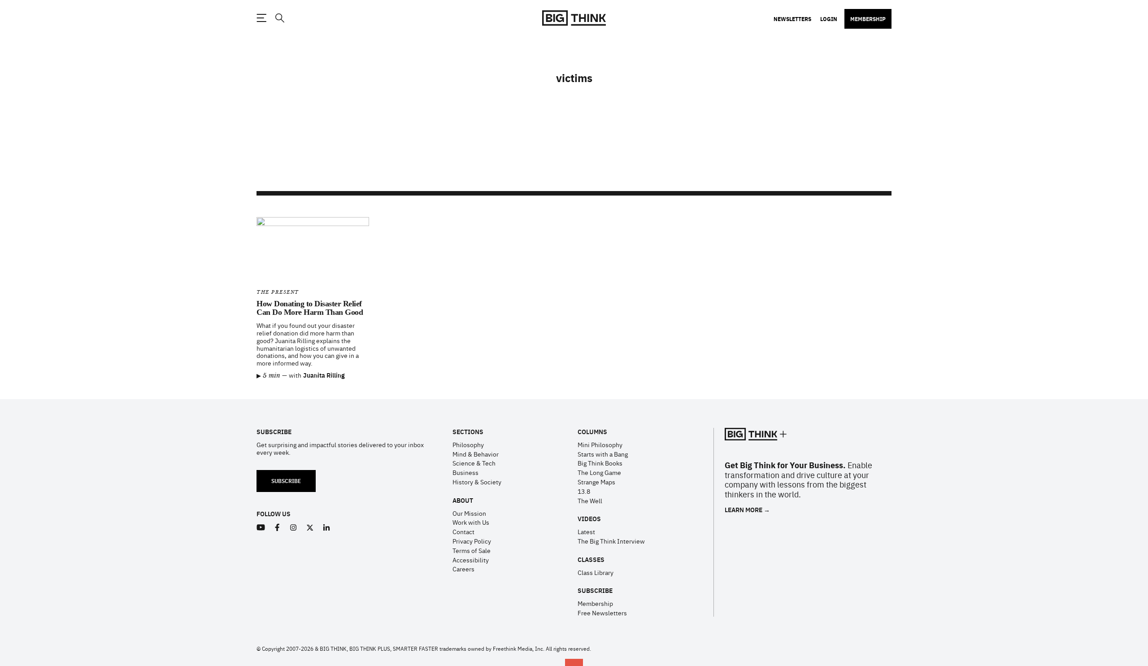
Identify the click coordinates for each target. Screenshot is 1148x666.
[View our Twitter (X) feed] (310, 527)
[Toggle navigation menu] (261, 18)
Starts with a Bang (603, 453)
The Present (278, 292)
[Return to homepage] (574, 18)
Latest (586, 531)
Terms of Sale (471, 550)
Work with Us (470, 522)
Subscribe (286, 480)
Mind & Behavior (475, 453)
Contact (463, 531)
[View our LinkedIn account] (326, 527)
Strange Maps (596, 481)
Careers (463, 568)
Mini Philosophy (600, 444)
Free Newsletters (602, 612)
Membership (868, 19)
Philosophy (468, 444)
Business (465, 472)
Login (828, 19)
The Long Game (599, 472)
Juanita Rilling (324, 374)
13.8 (584, 491)
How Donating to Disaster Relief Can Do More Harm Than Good (310, 308)
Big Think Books (600, 462)
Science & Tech (474, 462)
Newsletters (792, 19)
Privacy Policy (471, 540)
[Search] (279, 18)
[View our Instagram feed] (293, 527)
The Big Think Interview (611, 540)
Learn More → (747, 510)
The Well (590, 500)
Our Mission (469, 513)
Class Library (595, 572)
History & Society (476, 481)
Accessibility (470, 559)
